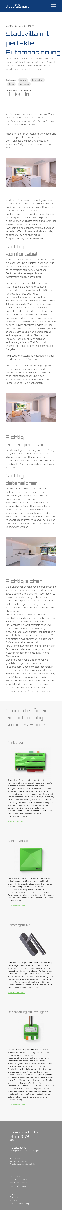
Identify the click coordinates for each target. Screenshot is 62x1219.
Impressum (14, 1200)
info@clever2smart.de (25, 1164)
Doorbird (24, 1179)
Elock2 (24, 1182)
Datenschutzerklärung (19, 1203)
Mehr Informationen (16, 821)
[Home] (19, 6)
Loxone (13, 1179)
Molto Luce (14, 1182)
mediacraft (14, 1186)
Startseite (14, 1197)
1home (23, 1186)
